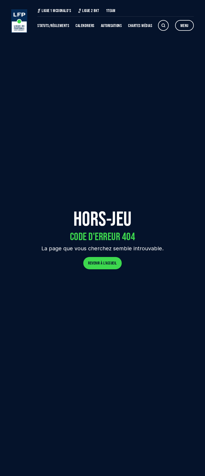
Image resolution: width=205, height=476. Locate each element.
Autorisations (111, 25)
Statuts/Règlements (53, 25)
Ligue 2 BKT (90, 10)
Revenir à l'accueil (102, 263)
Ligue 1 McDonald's (56, 10)
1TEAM (111, 10)
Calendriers (85, 25)
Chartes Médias (140, 25)
